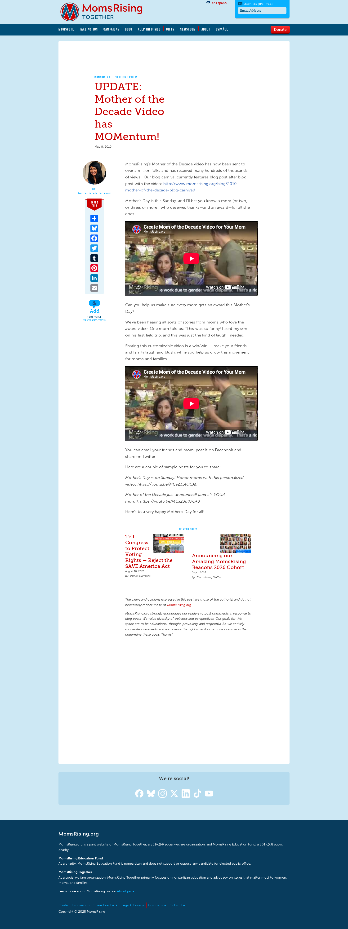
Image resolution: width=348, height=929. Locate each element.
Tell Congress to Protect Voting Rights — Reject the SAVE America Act (149, 551)
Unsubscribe (157, 905)
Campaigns (111, 29)
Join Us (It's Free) (258, 4)
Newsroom (188, 29)
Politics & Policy (126, 77)
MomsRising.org (104, 12)
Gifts (170, 29)
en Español (220, 3)
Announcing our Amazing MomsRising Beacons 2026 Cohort (219, 561)
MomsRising (102, 77)
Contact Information (73, 905)
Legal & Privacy (132, 905)
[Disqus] (188, 700)
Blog (128, 29)
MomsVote (66, 29)
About (205, 29)
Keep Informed (149, 29)
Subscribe (177, 905)
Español (222, 29)
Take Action (89, 29)
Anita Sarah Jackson (95, 193)
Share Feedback (105, 905)
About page (125, 891)
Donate (280, 29)
